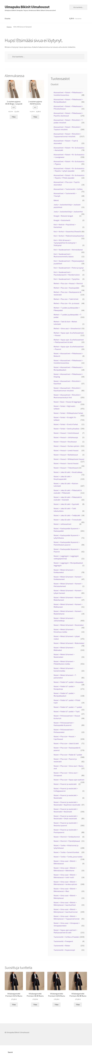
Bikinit (56, 200)
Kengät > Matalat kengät (63, 216)
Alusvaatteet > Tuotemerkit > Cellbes (68, 189)
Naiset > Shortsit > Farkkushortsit (67, 837)
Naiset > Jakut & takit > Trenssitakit (67, 520)
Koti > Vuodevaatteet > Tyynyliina (66, 279)
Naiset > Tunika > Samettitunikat (66, 852)
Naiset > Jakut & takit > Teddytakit (67, 515)
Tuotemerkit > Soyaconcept (64, 950)
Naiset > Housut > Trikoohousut (66, 468)
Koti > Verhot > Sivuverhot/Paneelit (67, 231)
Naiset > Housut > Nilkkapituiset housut (69, 459)
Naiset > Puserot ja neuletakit (65, 784)
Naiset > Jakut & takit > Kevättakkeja (68, 472)
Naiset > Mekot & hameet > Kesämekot (69, 625)
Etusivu (7, 18)
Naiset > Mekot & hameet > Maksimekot (69, 643)
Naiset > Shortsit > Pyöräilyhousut (67, 841)
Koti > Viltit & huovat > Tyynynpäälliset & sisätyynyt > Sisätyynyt (65, 242)
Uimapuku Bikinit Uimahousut (27, 7)
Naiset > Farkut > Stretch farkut (66, 424)
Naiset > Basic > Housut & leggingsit (67, 402)
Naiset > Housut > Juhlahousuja (66, 437)
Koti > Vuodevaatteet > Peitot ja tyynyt (69, 268)
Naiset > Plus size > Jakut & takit (66, 743)
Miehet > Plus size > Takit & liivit (66, 299)
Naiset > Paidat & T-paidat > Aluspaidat (69, 682)
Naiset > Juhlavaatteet (62, 524)
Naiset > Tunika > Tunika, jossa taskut (68, 857)
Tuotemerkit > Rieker (62, 945)
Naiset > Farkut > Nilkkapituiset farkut (68, 413)
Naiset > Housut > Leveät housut (66, 450)
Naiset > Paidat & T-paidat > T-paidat (68, 707)
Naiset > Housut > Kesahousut (65, 442)
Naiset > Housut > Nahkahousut (66, 455)
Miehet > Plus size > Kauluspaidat (66, 288)
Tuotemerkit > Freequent (63, 941)
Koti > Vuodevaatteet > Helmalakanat (68, 250)
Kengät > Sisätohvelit (62, 220)
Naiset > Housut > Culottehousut (66, 433)
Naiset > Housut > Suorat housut (66, 463)
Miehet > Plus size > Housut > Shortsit (68, 283)
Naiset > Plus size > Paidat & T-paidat (68, 755)
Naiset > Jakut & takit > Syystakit (66, 504)
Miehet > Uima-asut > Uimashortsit (67, 328)
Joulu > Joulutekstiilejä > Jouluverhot (68, 211)
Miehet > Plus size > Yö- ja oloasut (66, 303)
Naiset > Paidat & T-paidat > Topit (67, 711)
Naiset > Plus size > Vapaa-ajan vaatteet (69, 780)
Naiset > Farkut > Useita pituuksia (66, 428)
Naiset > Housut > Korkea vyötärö (66, 446)
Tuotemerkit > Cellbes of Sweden (66, 937)
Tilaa (13, 117)
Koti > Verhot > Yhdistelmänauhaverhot (69, 236)
